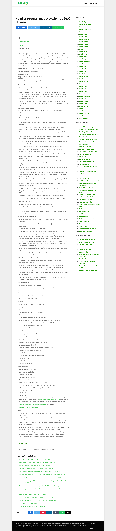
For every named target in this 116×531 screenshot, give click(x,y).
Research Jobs (83, 216)
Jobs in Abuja (83, 27)
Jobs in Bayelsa (83, 101)
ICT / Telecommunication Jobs (88, 166)
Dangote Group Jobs (85, 244)
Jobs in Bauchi (83, 103)
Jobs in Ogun (83, 54)
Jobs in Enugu (83, 84)
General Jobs (83, 156)
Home (17, 13)
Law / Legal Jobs (84, 178)
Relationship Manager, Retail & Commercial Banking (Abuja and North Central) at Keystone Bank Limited (43, 482)
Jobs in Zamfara (84, 39)
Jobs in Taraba (83, 41)
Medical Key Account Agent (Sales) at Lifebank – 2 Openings (37, 462)
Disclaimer (92, 528)
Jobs (21, 13)
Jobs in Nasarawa (84, 61)
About (85, 3)
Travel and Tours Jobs (85, 231)
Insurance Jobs (83, 169)
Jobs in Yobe (83, 36)
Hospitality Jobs (84, 164)
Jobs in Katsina (83, 71)
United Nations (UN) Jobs (87, 242)
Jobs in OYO (82, 49)
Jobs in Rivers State (85, 29)
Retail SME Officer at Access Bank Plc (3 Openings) (34, 459)
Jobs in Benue (83, 98)
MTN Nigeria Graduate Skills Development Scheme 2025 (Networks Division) (42, 474)
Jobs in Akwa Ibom (85, 113)
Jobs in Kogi (82, 66)
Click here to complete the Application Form (32, 404)
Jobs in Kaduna (83, 74)
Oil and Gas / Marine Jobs (87, 194)
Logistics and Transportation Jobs (89, 181)
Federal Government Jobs (87, 239)
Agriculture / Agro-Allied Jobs (88, 129)
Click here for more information (28, 407)
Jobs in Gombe (83, 81)
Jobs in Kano (83, 34)
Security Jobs (83, 226)
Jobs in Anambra (84, 106)
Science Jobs (83, 224)
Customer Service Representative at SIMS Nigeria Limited (36, 468)
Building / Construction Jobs (88, 139)
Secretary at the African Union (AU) (29, 503)
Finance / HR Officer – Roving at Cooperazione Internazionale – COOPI (40, 477)
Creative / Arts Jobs (85, 147)
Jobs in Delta (83, 94)
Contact (97, 526)
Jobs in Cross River (85, 96)
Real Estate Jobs (84, 211)
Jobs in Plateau (83, 46)
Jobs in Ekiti (83, 86)
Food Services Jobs (85, 154)
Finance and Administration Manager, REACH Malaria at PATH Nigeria (40, 486)
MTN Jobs (82, 247)
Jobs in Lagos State (85, 24)
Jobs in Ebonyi (83, 91)
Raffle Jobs (82, 209)
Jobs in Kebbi (83, 69)
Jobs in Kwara (83, 64)
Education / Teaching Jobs (87, 149)
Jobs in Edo (82, 89)
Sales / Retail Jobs (84, 221)
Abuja (21, 45)
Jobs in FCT (82, 116)
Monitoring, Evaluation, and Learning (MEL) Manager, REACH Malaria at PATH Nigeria (42, 490)
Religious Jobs (83, 214)
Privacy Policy (93, 523)
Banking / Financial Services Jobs (89, 134)
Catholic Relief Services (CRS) (88, 270)
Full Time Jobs (25, 41)
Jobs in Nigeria (83, 22)
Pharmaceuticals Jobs (85, 199)
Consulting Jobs (84, 144)
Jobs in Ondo (83, 51)
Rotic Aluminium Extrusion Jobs (89, 219)
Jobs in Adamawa (84, 111)
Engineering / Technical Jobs (88, 151)
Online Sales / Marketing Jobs (88, 197)
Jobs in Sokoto (83, 44)
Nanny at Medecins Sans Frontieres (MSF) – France (34, 465)
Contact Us (93, 3)
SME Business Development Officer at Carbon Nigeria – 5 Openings (39, 471)
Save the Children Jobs (86, 259)
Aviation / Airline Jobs (86, 132)
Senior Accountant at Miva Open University (32, 506)
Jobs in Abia (82, 108)
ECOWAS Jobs (83, 252)
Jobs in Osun (83, 56)
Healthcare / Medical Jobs (87, 161)
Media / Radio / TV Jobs (86, 188)
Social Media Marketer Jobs (87, 229)
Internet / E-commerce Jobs (87, 171)
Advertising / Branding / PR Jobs (89, 127)
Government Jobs (84, 159)
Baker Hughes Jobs (85, 249)
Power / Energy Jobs (85, 202)
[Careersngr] (23, 3)
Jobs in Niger (83, 59)
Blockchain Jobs (84, 137)
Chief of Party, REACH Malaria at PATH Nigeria (33, 494)
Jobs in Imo (82, 79)
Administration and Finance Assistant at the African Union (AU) (38, 500)
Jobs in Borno (83, 32)
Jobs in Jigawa (83, 76)
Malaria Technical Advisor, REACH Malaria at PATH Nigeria (36, 497)
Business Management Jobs (87, 142)
